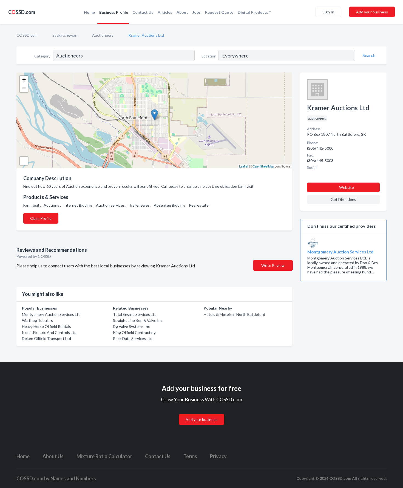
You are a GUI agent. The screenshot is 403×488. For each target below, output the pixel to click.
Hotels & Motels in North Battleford (234, 314)
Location (209, 56)
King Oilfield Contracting (134, 332)
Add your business (372, 12)
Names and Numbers (73, 478)
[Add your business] (201, 412)
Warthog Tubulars (37, 320)
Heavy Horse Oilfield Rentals (46, 326)
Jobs (196, 12)
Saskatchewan (64, 35)
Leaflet (243, 166)
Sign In (328, 12)
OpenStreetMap (263, 166)
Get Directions (343, 199)
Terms (190, 456)
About (182, 12)
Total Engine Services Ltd (135, 314)
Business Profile (113, 12)
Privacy (218, 456)
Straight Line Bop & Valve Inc (138, 320)
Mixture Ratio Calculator (104, 456)
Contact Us (142, 12)
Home (89, 12)
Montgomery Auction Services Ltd (51, 314)
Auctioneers (102, 35)
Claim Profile (41, 218)
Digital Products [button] (253, 12)
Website (346, 187)
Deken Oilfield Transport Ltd (46, 338)
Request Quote (219, 12)
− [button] (24, 88)
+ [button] (24, 79)
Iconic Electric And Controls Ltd (49, 332)
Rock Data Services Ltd (132, 338)
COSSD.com (27, 35)
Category (42, 56)
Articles (165, 12)
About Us (53, 456)
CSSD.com (21, 12)
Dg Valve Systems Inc (131, 326)
